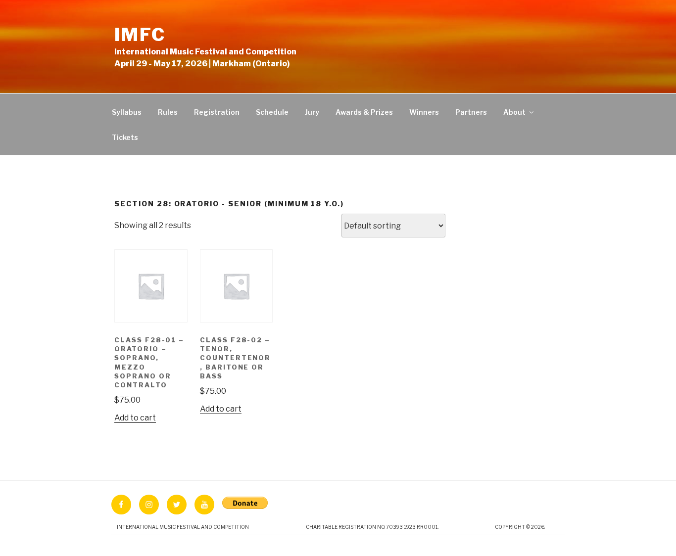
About (514, 112)
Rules (168, 112)
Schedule (272, 112)
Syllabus (127, 112)
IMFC (140, 35)
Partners (471, 112)
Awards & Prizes (364, 112)
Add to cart (135, 417)
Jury (312, 112)
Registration (217, 112)
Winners (424, 112)
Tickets (125, 137)
